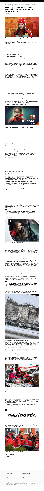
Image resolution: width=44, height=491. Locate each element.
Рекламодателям (24, 470)
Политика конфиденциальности (26, 473)
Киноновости (9, 4)
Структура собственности (9, 478)
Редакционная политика (9, 473)
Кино (6, 4)
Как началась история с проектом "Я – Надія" (14, 56)
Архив (23, 477)
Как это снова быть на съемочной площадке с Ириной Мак (16, 58)
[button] (9, 16)
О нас (6, 470)
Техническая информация (25, 474)
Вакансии (7, 477)
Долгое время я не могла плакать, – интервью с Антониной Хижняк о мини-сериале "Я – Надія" (24, 4)
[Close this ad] (43, 486)
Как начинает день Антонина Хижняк (12, 54)
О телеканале (7, 474)
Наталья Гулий (9, 13)
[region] (22, 489)
